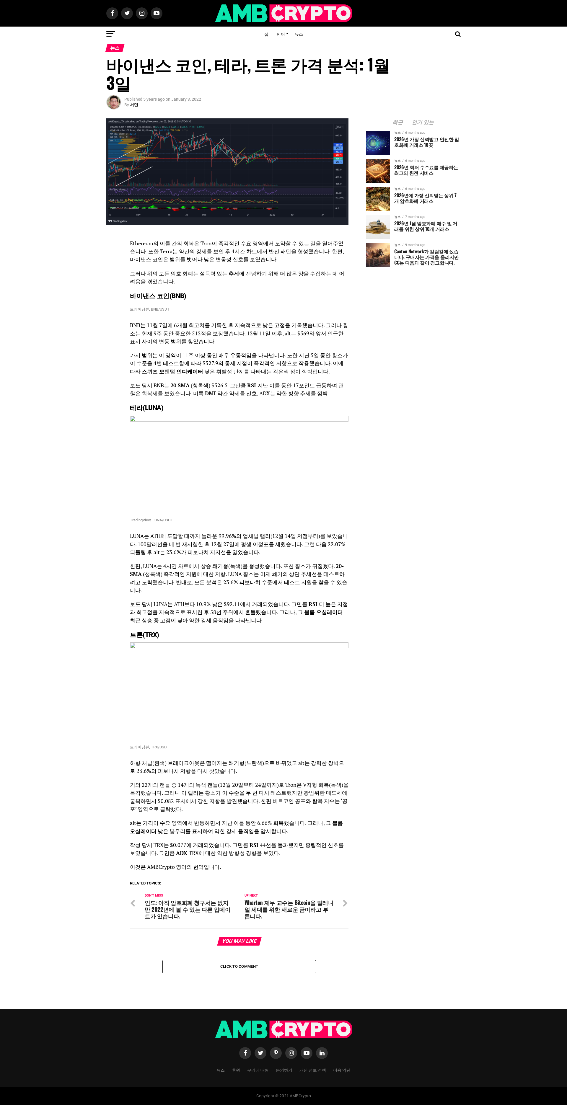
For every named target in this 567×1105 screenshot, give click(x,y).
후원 (236, 1070)
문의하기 (284, 1070)
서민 (134, 104)
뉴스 (299, 34)
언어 (281, 34)
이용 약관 (342, 1070)
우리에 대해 (258, 1070)
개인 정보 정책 (312, 1070)
